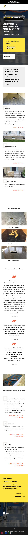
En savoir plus (18, 127)
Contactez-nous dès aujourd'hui (16, 416)
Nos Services (8, 56)
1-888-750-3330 (14, 1)
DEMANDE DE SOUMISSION (10, 47)
